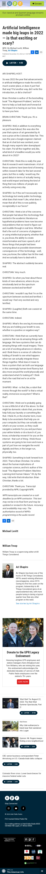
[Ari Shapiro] (7, 570)
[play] (3, 871)
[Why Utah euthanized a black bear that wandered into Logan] (10, 726)
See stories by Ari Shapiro (28, 603)
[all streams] (42, 871)
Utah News (23, 722)
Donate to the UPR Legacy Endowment (23, 654)
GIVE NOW (23, 681)
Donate (38, 4)
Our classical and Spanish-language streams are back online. (23, 14)
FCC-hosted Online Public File (16, 819)
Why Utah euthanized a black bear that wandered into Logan (30, 728)
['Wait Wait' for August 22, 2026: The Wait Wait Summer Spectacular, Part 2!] (10, 703)
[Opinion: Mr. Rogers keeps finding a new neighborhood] (10, 742)
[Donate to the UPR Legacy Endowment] (23, 632)
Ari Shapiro (12, 50)
